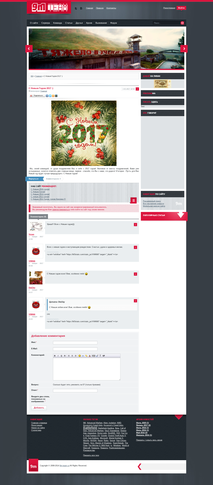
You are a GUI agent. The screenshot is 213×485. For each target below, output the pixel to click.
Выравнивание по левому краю (69, 356)
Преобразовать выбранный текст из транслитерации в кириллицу (100, 356)
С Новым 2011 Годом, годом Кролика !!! (48, 199)
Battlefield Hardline (106, 428)
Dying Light (102, 433)
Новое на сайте (38, 428)
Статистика (36, 430)
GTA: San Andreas (91, 438)
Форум (113, 23)
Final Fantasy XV (92, 435)
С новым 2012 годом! (40, 197)
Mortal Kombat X (116, 438)
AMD (119, 423)
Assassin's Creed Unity (93, 425)
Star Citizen (121, 440)
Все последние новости (153, 204)
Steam (86, 443)
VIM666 (32, 261)
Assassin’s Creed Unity (113, 425)
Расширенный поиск (152, 201)
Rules (106, 440)
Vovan (31, 234)
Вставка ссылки (83, 356)
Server (112, 440)
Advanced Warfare (94, 423)
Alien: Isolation (109, 423)
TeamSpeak (118, 443)
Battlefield (90, 428)
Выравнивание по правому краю (75, 356)
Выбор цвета (89, 356)
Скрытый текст (93, 356)
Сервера (45, 23)
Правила (104, 448)
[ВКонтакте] (47, 96)
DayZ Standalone (112, 431)
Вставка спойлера (103, 356)
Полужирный (55, 356)
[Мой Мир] (56, 96)
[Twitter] (50, 96)
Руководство (89, 450)
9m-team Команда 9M (49, 7)
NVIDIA (93, 440)
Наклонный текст (58, 356)
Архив (89, 23)
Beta (117, 428)
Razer (100, 440)
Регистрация (36, 425)
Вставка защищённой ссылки (86, 356)
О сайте (34, 23)
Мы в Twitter (76, 8)
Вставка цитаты (97, 356)
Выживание (101, 23)
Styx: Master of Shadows (101, 443)
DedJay (32, 288)
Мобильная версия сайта (154, 206)
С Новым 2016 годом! (40, 189)
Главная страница (39, 423)
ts (111, 445)
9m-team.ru (64, 466)
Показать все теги (91, 455)
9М (84, 423)
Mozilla (86, 440)
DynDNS (111, 433)
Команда (57, 23)
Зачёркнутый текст (65, 356)
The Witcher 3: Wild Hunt (98, 445)
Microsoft (104, 438)
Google (104, 435)
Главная (43, 91)
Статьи (68, 23)
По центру (72, 356)
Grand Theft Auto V (117, 435)
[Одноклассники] (53, 96)
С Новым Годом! (38, 192)
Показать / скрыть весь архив (149, 440)
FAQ (118, 433)
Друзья (79, 23)
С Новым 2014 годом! (40, 194)
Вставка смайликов (79, 356)
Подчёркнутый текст (61, 356)
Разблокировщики (117, 448)
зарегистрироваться (61, 209)
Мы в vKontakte (81, 8)
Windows (117, 445)
